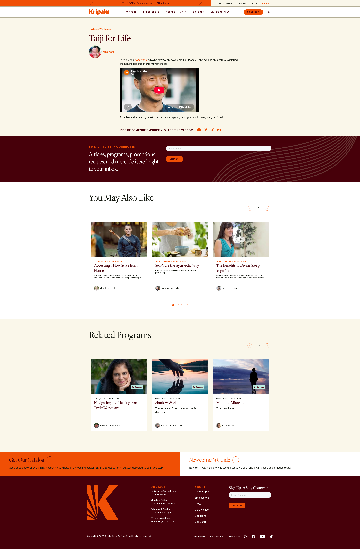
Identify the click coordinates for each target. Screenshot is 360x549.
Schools (198, 12)
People (170, 12)
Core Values (202, 509)
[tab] (173, 305)
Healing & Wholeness (100, 29)
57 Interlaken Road (160, 518)
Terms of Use (234, 536)
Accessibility (199, 536)
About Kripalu (202, 491)
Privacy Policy (216, 536)
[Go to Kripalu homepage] (103, 502)
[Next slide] (267, 208)
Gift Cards (200, 521)
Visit (183, 12)
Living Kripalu (220, 12)
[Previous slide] (249, 208)
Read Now (163, 3)
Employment (202, 497)
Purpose (131, 12)
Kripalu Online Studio (247, 3)
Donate (265, 3)
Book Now (253, 12)
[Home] (99, 10)
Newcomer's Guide (224, 3)
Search (268, 12)
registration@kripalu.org (163, 491)
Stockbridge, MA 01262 (163, 521)
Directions (200, 515)
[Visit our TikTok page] (271, 536)
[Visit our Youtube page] (262, 536)
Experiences (151, 12)
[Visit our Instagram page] (246, 536)
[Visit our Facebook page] (253, 536)
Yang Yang (141, 60)
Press (198, 503)
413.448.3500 (158, 494)
